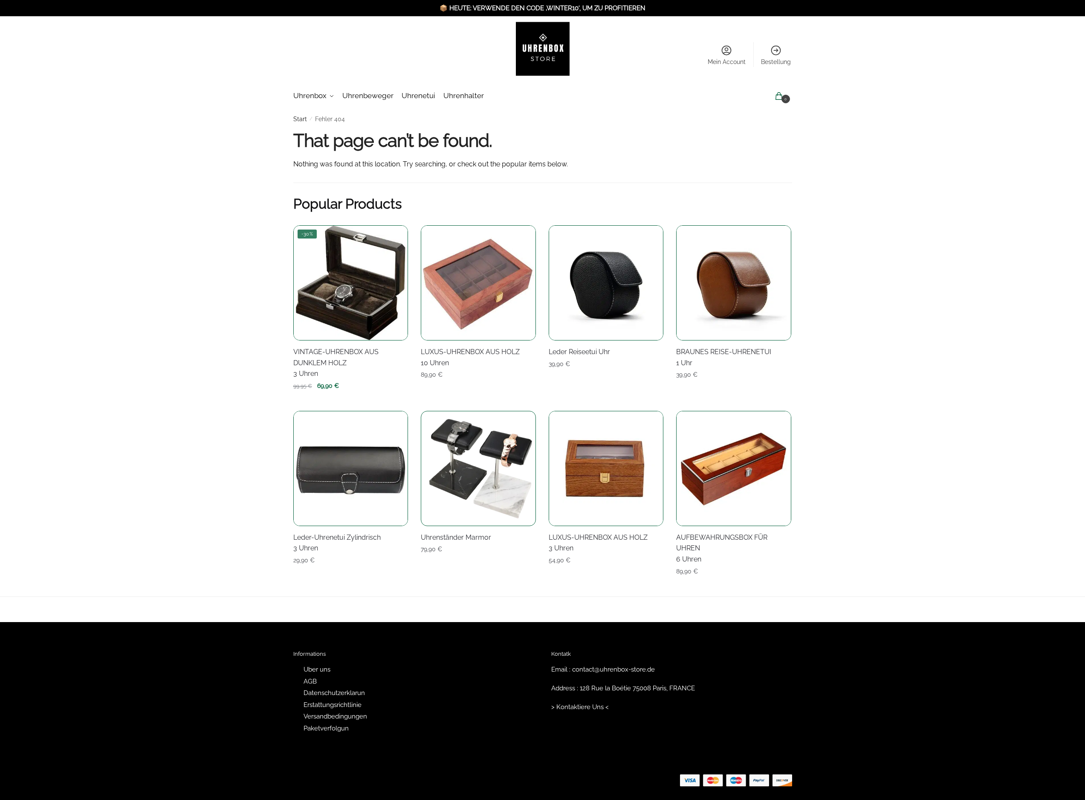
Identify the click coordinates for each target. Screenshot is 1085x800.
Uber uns (317, 669)
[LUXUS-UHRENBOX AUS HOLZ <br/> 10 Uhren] (478, 282)
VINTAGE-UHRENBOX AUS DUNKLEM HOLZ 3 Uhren (336, 363)
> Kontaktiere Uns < (580, 707)
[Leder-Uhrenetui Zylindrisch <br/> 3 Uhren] (350, 468)
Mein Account (727, 61)
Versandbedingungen (335, 716)
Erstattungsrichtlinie (333, 705)
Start (300, 119)
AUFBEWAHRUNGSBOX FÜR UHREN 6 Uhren (721, 548)
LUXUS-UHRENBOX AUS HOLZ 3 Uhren (598, 543)
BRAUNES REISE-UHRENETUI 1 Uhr (723, 357)
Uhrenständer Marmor (456, 537)
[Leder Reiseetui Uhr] (606, 282)
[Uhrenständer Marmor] (478, 468)
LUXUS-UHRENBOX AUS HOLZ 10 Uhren (470, 357)
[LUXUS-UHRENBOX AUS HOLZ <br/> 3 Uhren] (606, 468)
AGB (310, 681)
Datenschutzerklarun (334, 693)
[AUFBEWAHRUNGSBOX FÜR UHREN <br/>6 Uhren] (733, 468)
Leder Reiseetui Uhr (579, 352)
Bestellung (776, 61)
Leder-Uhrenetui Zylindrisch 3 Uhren (337, 543)
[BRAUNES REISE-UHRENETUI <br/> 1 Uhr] (733, 282)
